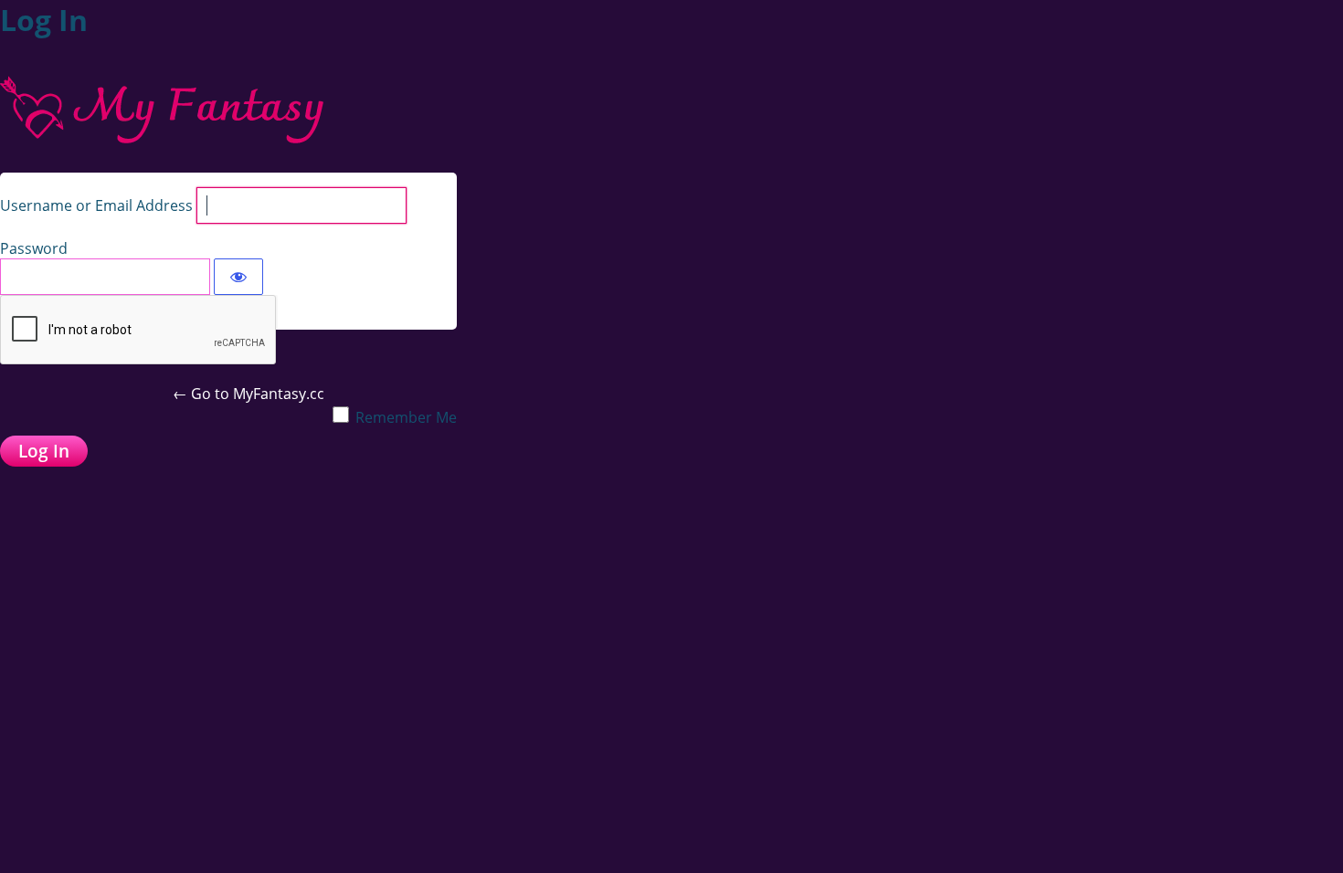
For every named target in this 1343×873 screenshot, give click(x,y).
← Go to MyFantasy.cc (248, 394)
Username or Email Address (96, 205)
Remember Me (406, 417)
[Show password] (238, 276)
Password (34, 248)
